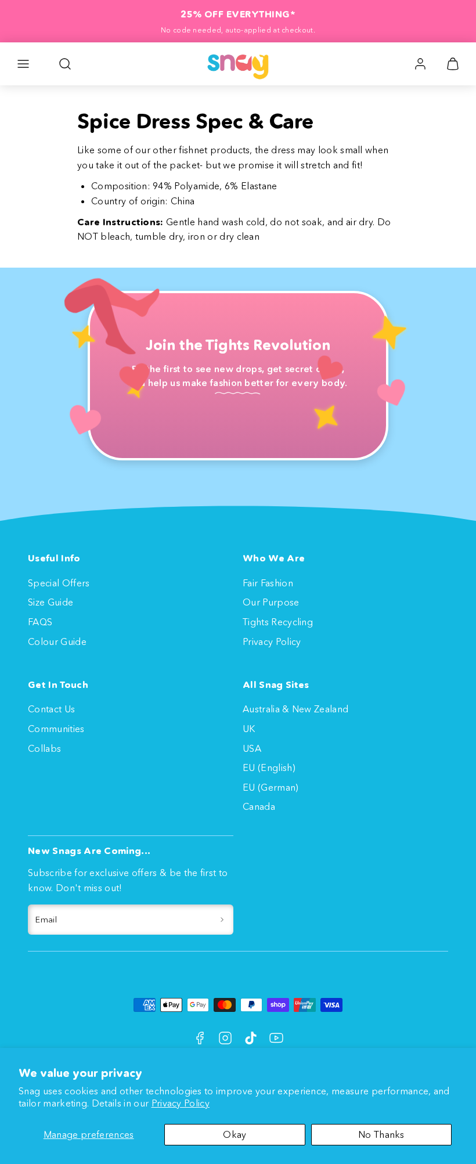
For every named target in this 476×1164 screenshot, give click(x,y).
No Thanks (381, 1134)
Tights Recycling (278, 622)
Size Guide (50, 602)
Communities (56, 728)
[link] (420, 64)
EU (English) (269, 767)
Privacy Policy (181, 1103)
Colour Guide (57, 641)
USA (252, 748)
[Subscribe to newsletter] (222, 919)
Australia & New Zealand (295, 709)
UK (249, 728)
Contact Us (51, 709)
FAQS (40, 622)
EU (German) (271, 787)
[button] (23, 64)
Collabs (44, 748)
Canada (259, 806)
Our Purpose (271, 602)
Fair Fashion (268, 583)
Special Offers (58, 583)
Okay (234, 1134)
